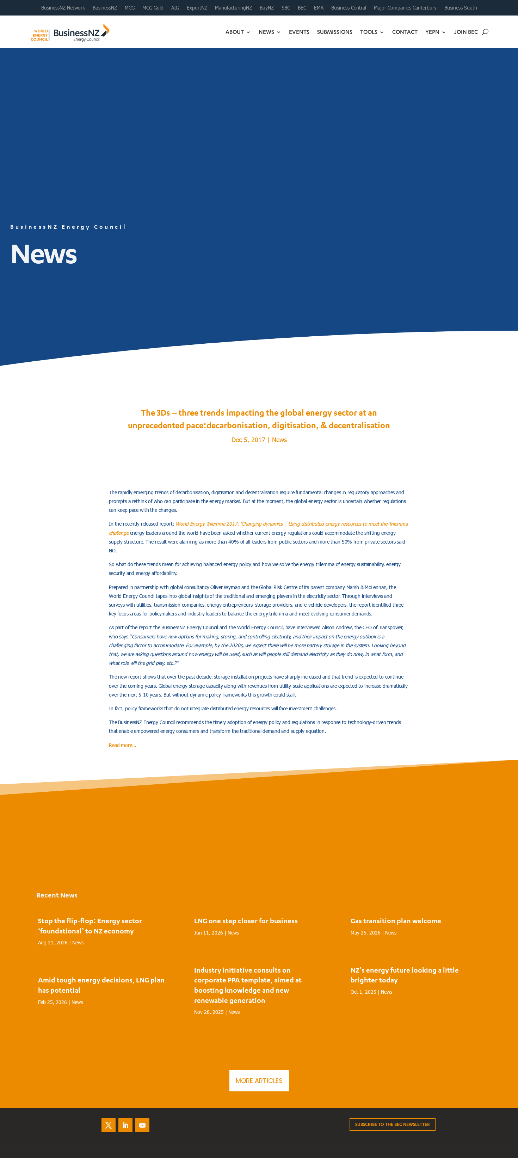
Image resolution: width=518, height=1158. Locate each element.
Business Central (348, 8)
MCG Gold (153, 8)
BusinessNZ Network (63, 8)
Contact (405, 31)
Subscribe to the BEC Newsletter (392, 1124)
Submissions (334, 31)
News (266, 31)
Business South (460, 8)
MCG (130, 8)
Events (299, 31)
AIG (175, 8)
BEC (302, 8)
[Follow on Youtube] (142, 1125)
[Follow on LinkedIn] (125, 1125)
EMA (318, 8)
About (235, 31)
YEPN (432, 31)
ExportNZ (197, 8)
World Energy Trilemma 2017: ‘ (208, 523)
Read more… (122, 745)
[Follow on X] (108, 1125)
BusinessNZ (105, 8)
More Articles (259, 1080)
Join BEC (466, 31)
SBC (286, 8)
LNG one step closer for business (246, 921)
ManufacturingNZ (233, 8)
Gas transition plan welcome (396, 921)
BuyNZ (267, 8)
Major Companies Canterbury (405, 8)
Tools (368, 31)
